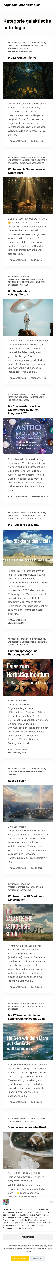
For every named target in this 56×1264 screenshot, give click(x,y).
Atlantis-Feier (17, 780)
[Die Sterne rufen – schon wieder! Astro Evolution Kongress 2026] (28, 436)
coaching (25, 276)
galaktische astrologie (32, 43)
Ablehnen (37, 1258)
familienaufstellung (18, 279)
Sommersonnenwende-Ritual (27, 1127)
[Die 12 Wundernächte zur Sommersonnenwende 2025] (28, 1041)
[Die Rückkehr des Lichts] (28, 548)
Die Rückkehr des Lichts (23, 524)
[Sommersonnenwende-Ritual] (28, 1150)
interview (13, 397)
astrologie (13, 43)
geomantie (13, 46)
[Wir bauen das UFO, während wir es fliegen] (28, 922)
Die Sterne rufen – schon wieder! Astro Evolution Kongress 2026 (24, 410)
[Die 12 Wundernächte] (28, 80)
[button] (51, 1201)
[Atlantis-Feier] (28, 803)
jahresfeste (14, 160)
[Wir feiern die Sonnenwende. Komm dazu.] (28, 195)
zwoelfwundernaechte (20, 51)
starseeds (13, 48)
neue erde (40, 46)
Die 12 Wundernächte (22, 57)
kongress (24, 397)
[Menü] (51, 5)
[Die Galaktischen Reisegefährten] (28, 317)
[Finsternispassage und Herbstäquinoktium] (28, 677)
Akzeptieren (28, 1236)
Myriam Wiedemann (21, 5)
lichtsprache (27, 46)
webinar (24, 48)
